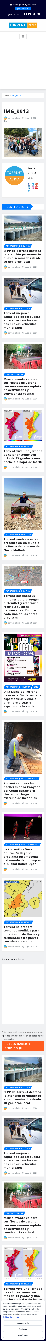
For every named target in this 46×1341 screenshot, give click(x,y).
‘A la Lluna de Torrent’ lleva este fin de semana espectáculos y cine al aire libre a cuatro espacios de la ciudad (23, 699)
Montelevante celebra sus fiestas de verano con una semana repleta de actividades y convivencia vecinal (22, 386)
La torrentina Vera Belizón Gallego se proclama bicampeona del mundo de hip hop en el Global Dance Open (23, 856)
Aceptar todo (23, 1323)
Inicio (6, 95)
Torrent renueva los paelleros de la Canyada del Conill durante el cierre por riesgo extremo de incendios (22, 790)
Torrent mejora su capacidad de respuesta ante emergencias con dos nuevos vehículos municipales (22, 320)
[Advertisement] (23, 63)
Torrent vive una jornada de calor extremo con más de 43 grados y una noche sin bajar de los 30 (23, 456)
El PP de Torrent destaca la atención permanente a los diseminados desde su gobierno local (22, 256)
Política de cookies (11, 1317)
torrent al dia (14, 118)
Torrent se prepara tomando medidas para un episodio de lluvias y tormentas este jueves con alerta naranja (22, 934)
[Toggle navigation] (23, 36)
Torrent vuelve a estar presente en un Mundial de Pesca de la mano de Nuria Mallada (22, 544)
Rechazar (23, 1329)
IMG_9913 (16, 95)
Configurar (23, 1335)
